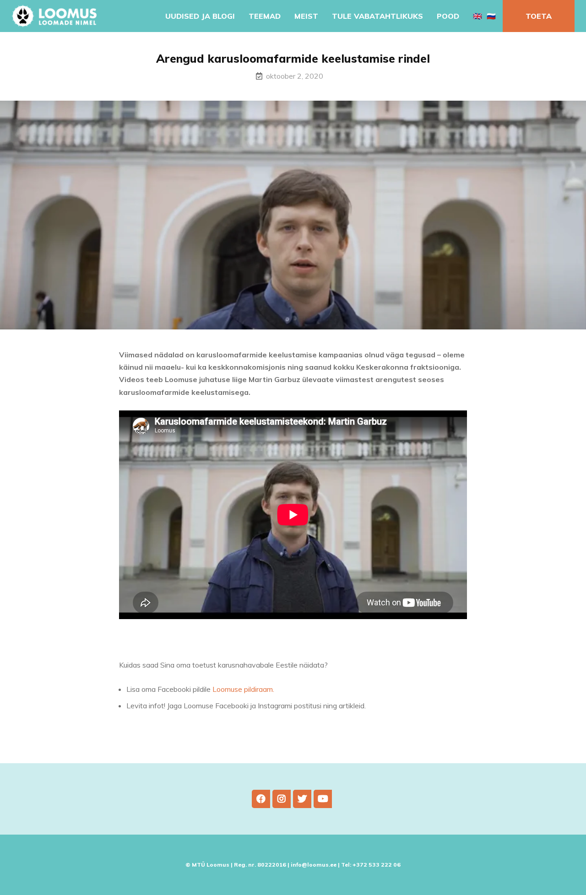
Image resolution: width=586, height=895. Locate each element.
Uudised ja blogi (200, 16)
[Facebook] (261, 799)
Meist (306, 16)
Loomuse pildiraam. (243, 689)
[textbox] (296, 697)
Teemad (265, 16)
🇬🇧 (477, 16)
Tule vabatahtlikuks (377, 16)
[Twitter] (302, 799)
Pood (448, 16)
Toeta (539, 16)
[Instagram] (281, 799)
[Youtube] (323, 799)
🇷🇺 (491, 16)
